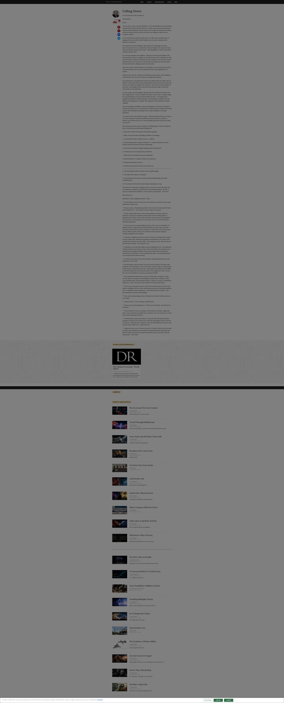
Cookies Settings (207, 700)
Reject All (218, 700)
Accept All (229, 700)
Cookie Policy (100, 699)
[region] (142, 700)
